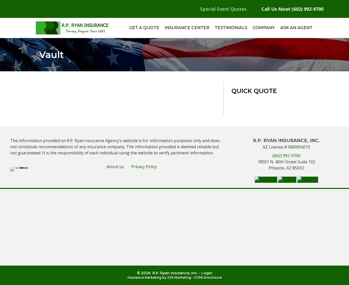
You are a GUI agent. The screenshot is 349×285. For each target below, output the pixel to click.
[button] (266, 179)
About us (115, 166)
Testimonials (231, 27)
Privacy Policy (144, 166)
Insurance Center (187, 27)
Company (264, 27)
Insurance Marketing (144, 277)
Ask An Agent (296, 27)
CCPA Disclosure (208, 277)
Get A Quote (144, 27)
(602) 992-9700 (286, 155)
